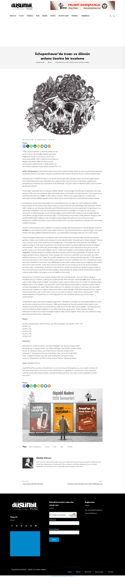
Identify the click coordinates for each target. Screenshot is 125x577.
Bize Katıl (88, 572)
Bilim (37, 16)
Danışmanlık (85, 16)
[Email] (42, 146)
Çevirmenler (99, 572)
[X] (27, 146)
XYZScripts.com (71, 576)
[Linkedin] (35, 146)
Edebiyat (53, 16)
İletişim (78, 572)
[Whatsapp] (31, 146)
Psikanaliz (30, 16)
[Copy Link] (38, 146)
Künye (70, 572)
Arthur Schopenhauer (35, 446)
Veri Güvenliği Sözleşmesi (93, 510)
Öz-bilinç (69, 446)
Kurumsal (74, 16)
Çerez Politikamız (91, 513)
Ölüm (61, 446)
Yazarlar (110, 572)
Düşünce (44, 16)
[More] (49, 146)
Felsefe (21, 16)
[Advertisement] (62, 32)
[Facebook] (24, 146)
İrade (54, 446)
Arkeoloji (13, 16)
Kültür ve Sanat (63, 16)
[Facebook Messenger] (45, 146)
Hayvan (47, 446)
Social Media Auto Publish (56, 576)
